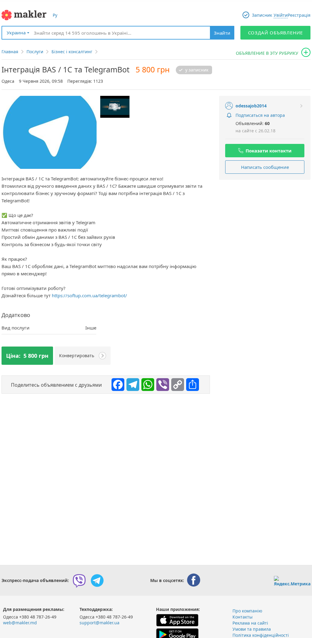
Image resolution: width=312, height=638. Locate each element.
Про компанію (247, 611)
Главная (10, 51)
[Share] (191, 383)
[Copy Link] (176, 383)
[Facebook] (116, 383)
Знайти (222, 33)
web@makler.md (20, 623)
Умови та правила (251, 629)
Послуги (35, 51)
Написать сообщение (265, 167)
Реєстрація (299, 15)
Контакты (242, 617)
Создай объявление (275, 33)
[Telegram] (131, 383)
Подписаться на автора (260, 115)
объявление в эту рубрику (267, 53)
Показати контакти (269, 151)
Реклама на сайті (250, 623)
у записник (196, 70)
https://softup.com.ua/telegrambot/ (89, 295)
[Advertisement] (264, 224)
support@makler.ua (99, 623)
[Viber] (161, 383)
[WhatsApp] (146, 383)
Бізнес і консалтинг (71, 51)
